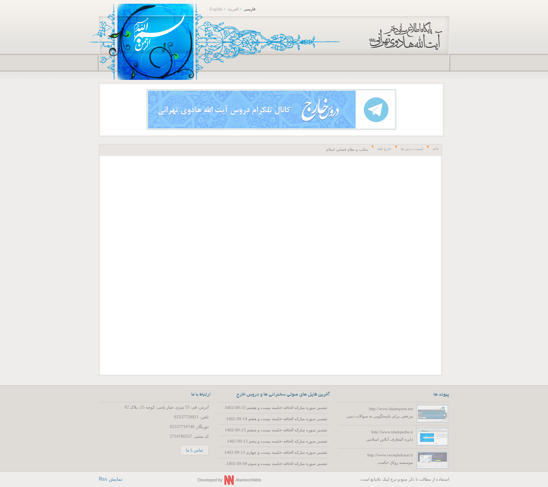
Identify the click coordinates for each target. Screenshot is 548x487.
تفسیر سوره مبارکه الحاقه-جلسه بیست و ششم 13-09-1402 (276, 430)
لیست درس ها (412, 149)
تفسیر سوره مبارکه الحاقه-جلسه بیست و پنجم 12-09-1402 (277, 441)
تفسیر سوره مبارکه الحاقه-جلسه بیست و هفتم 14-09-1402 (276, 418)
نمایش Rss (111, 479)
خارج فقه (384, 149)
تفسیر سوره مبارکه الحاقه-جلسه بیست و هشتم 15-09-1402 (276, 407)
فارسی (249, 9)
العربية (233, 9)
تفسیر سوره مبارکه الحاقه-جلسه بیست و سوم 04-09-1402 (276, 463)
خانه (435, 149)
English (216, 9)
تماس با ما (194, 450)
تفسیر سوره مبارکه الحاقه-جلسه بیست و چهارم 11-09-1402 (275, 452)
